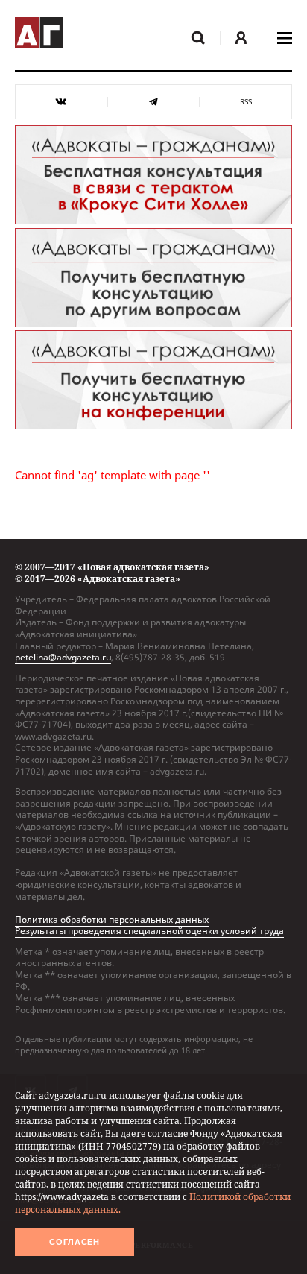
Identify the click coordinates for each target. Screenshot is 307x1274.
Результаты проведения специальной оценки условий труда (149, 930)
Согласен (74, 1241)
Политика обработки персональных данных (112, 919)
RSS (246, 102)
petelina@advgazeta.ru (63, 657)
